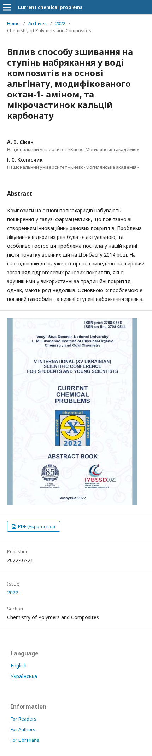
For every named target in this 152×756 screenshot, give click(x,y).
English (19, 665)
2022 (60, 23)
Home (13, 23)
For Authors (23, 729)
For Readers (23, 719)
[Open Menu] (7, 7)
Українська (24, 676)
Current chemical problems (50, 7)
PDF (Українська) (36, 526)
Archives (37, 23)
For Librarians (25, 740)
